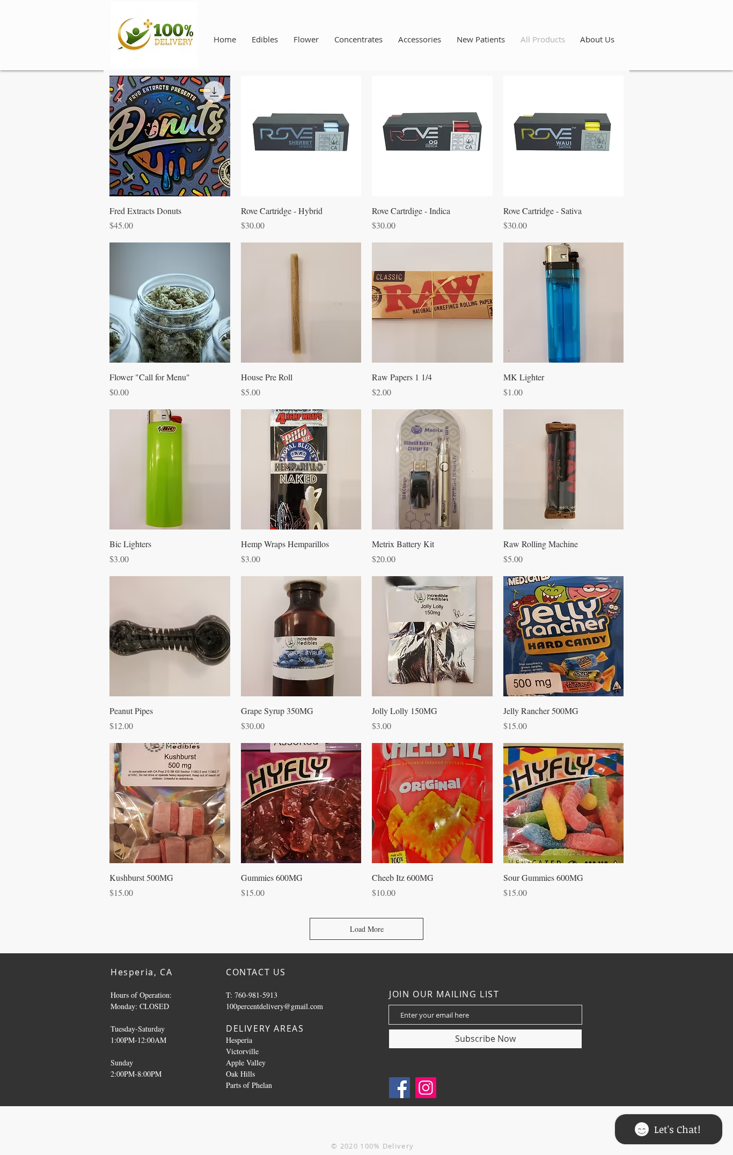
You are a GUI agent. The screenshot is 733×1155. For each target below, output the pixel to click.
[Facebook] (399, 1087)
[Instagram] (425, 1087)
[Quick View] (169, 136)
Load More (367, 929)
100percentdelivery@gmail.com (274, 1006)
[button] (597, 39)
